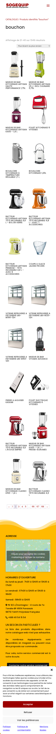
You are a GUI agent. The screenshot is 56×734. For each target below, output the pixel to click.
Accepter (28, 704)
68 (42, 506)
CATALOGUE (12, 19)
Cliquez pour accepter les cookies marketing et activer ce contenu (28, 555)
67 (38, 506)
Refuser (28, 712)
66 (33, 506)
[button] (51, 669)
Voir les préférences (28, 720)
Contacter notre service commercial (28, 665)
